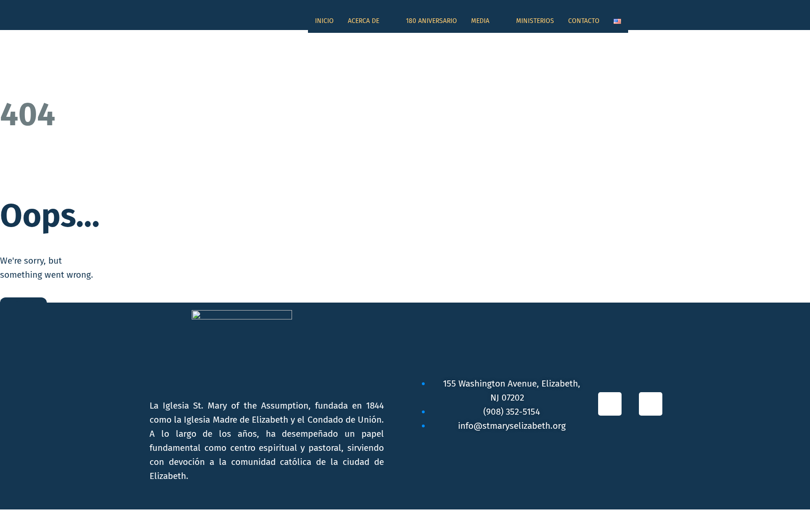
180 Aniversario (431, 21)
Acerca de (363, 21)
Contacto (584, 21)
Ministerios (535, 21)
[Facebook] (610, 404)
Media (480, 21)
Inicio (324, 21)
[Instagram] (650, 404)
